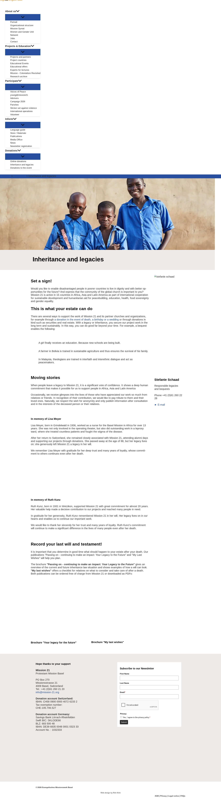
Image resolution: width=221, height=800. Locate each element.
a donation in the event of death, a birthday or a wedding (86, 319)
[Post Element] (168, 342)
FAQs (183, 796)
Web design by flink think (111, 793)
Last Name (124, 683)
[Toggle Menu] (22, 17)
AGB (157, 796)
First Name (124, 674)
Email (122, 692)
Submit (124, 722)
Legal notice (173, 796)
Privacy (163, 796)
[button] (17, 11)
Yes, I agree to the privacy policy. (136, 717)
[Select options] (86, 588)
